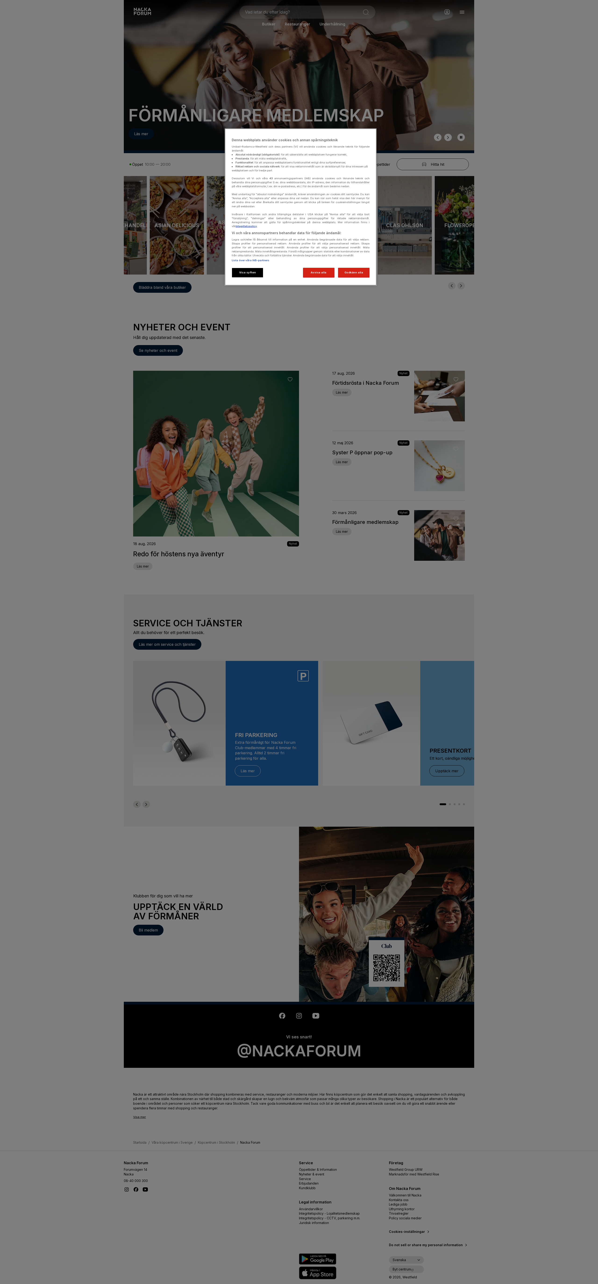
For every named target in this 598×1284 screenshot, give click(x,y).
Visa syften (247, 272)
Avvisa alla (318, 272)
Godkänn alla (354, 272)
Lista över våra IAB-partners (250, 260)
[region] (301, 207)
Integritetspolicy (246, 226)
